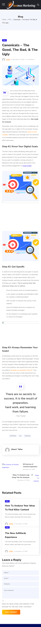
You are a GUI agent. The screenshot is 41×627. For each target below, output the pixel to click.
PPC (9, 20)
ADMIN (8, 59)
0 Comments (30, 59)
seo (20, 436)
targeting (27, 436)
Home (4, 20)
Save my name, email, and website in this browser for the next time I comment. (18, 605)
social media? (27, 166)
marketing (13, 436)
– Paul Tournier (20, 416)
